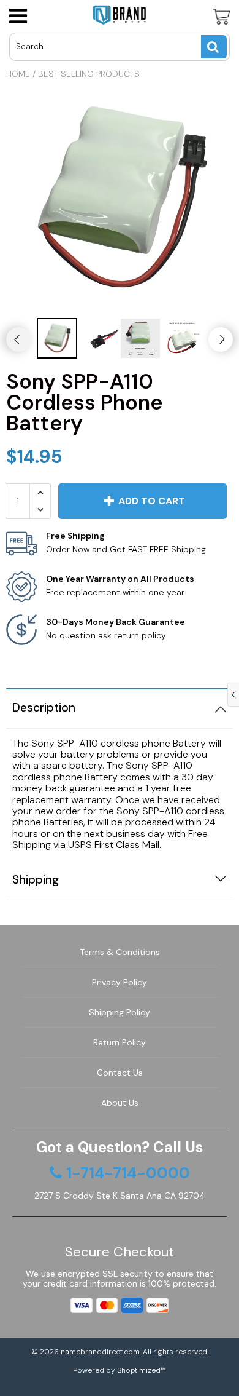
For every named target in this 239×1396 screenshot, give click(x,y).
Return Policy (119, 1042)
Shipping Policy (119, 1012)
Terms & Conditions (120, 952)
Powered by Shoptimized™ (119, 1370)
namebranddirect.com (100, 1352)
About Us (119, 1102)
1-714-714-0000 (128, 1173)
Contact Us (120, 1072)
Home (18, 73)
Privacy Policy (119, 982)
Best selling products (89, 73)
